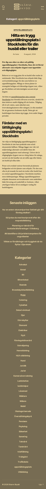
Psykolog (23, 426)
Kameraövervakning (22, 376)
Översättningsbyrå (23, 416)
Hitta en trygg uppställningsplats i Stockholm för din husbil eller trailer (23, 42)
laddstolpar (23, 386)
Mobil (23, 406)
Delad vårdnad (23, 310)
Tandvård (23, 447)
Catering (23, 300)
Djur (23, 315)
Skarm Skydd (14, 484)
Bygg (23, 295)
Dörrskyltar (23, 320)
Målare (23, 401)
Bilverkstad (23, 280)
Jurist (23, 371)
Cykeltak (23, 305)
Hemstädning (23, 350)
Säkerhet (23, 431)
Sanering (23, 436)
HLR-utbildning (23, 355)
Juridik (23, 366)
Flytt (23, 335)
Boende (23, 285)
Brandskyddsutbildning (23, 290)
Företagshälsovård (23, 340)
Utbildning (23, 472)
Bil (23, 275)
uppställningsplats (23, 30)
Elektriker (23, 330)
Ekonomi (23, 325)
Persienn (23, 421)
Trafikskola (23, 462)
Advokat (23, 264)
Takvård (23, 441)
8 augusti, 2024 (30, 54)
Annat (23, 269)
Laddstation (23, 381)
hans (17, 54)
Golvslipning (23, 345)
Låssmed (23, 391)
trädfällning (23, 452)
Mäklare (23, 396)
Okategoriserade (23, 411)
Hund (23, 361)
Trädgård (23, 457)
